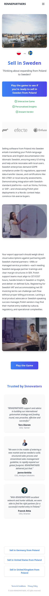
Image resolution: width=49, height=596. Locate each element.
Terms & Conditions (18, 586)
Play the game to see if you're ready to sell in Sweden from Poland (24, 89)
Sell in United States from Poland (24, 560)
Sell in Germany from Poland (24, 550)
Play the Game (24, 365)
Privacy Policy (33, 586)
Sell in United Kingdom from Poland (24, 571)
